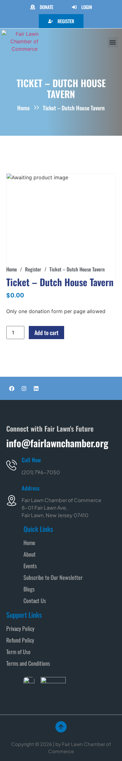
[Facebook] (11, 388)
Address (30, 488)
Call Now (31, 460)
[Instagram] (23, 388)
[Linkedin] (36, 388)
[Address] (11, 500)
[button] (113, 42)
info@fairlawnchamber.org (57, 443)
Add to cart (46, 332)
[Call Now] (11, 465)
